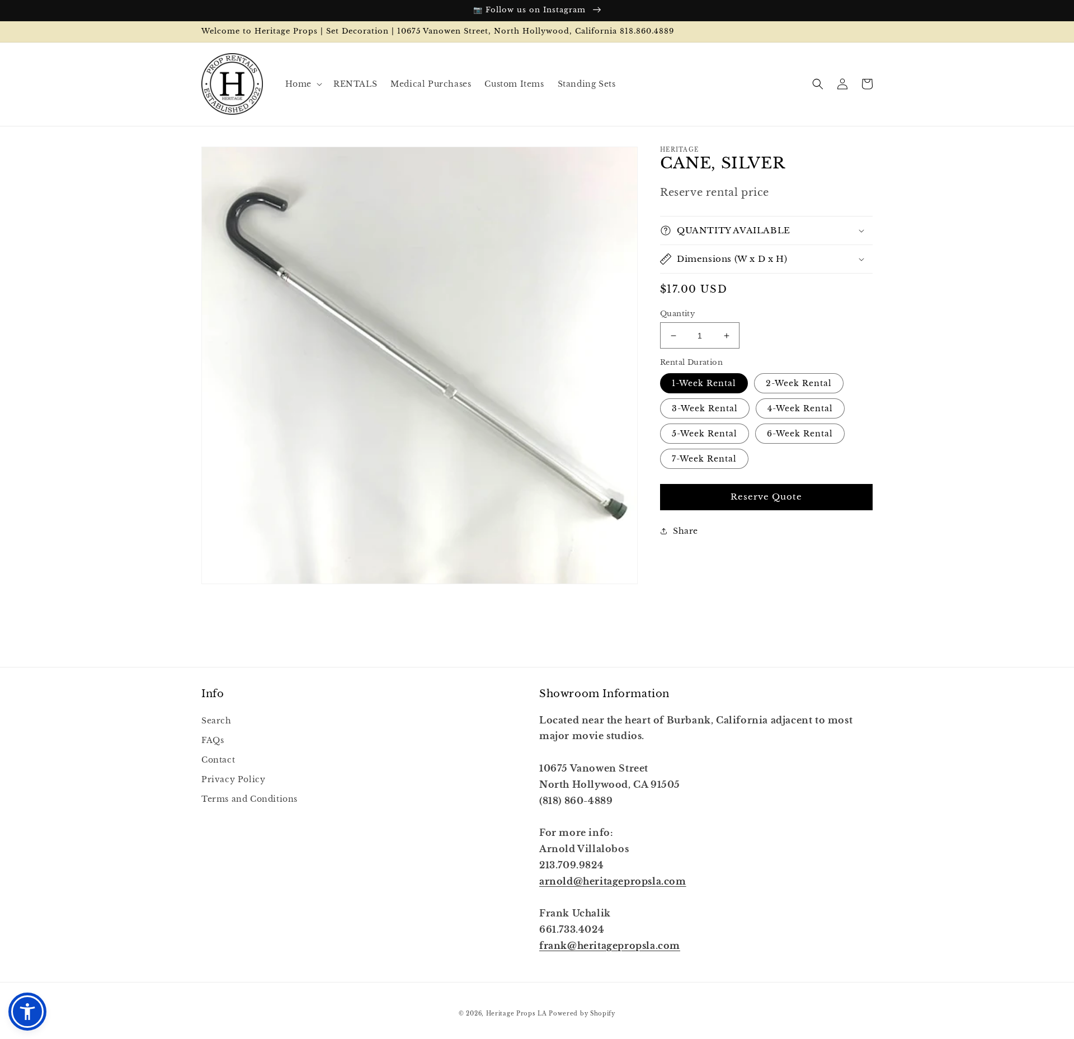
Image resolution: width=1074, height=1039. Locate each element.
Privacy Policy (233, 779)
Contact (218, 760)
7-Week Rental (704, 459)
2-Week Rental (799, 383)
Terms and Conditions (249, 799)
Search (216, 721)
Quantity (677, 313)
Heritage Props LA (516, 1013)
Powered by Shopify (582, 1013)
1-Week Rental (704, 383)
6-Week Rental (800, 434)
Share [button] (685, 531)
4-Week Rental (800, 408)
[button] (303, 84)
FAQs (212, 740)
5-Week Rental (704, 434)
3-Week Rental (705, 408)
